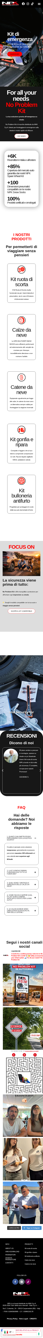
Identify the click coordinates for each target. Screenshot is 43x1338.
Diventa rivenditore (10, 1258)
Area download (12, 1251)
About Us (9, 1248)
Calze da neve (21, 332)
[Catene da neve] (21, 377)
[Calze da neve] (21, 320)
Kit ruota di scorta (21, 281)
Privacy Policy (12, 1319)
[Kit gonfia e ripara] (21, 430)
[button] (39, 4)
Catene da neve (21, 389)
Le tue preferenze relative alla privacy (21, 1330)
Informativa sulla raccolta (12, 1335)
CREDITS (33, 1319)
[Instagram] (28, 4)
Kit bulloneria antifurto (21, 496)
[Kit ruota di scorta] (21, 270)
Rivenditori (10, 1255)
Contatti (9, 1263)
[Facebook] (23, 4)
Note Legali (23, 1319)
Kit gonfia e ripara (21, 441)
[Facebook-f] (15, 1282)
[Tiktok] (32, 4)
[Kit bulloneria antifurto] (21, 481)
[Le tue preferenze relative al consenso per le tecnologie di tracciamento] (39, 1334)
